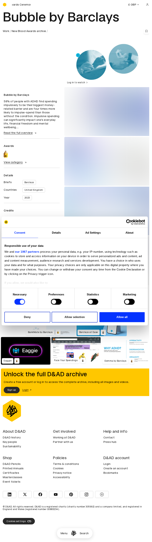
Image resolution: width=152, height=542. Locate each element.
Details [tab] (56, 232)
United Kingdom (33, 190)
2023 (27, 197)
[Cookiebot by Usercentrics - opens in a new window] (129, 222)
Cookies (58, 468)
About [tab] (129, 232)
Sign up (11, 390)
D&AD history (12, 437)
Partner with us (63, 441)
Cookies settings (16, 521)
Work (6, 31)
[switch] (56, 302)
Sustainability (12, 446)
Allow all (122, 317)
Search (84, 533)
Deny (27, 317)
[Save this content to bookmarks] (146, 31)
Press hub (110, 441)
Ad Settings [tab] (93, 232)
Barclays (29, 182)
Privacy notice (62, 472)
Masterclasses (12, 477)
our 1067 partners (27, 251)
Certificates (11, 472)
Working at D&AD (64, 437)
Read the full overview (18, 132)
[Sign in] (147, 4)
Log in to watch (76, 82)
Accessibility (61, 477)
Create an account (115, 468)
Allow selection (75, 317)
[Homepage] (74, 533)
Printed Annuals (13, 468)
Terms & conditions (66, 463)
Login (107, 463)
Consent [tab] (19, 232)
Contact (109, 437)
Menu (64, 533)
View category (13, 162)
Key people (10, 441)
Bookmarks (110, 472)
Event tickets (12, 481)
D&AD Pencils (12, 463)
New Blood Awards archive (29, 31)
